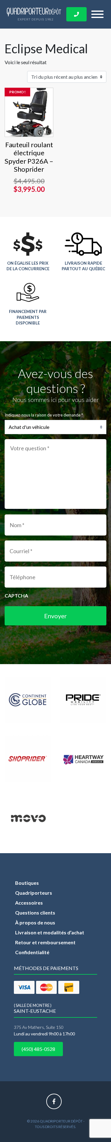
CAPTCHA (16, 595)
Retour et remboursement (45, 942)
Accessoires (29, 903)
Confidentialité (32, 952)
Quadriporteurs (33, 893)
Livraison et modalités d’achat (49, 932)
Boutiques (27, 883)
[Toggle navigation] (97, 14)
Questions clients (35, 912)
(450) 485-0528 (38, 1049)
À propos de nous (35, 922)
